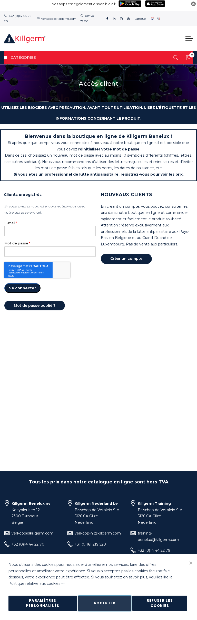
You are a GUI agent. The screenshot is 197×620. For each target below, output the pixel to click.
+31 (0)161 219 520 (90, 544)
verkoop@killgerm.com (58, 19)
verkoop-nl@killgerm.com (98, 533)
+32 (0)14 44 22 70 (28, 544)
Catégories (23, 57)
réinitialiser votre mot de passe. (109, 149)
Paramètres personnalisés (43, 603)
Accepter (105, 603)
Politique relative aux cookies (34, 583)
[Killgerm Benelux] (24, 38)
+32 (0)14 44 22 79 (154, 550)
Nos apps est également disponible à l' (84, 4)
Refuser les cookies (160, 603)
